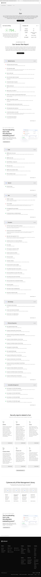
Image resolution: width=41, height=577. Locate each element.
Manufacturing (9, 5)
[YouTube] (39, 572)
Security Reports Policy (6, 535)
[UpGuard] (3, 2)
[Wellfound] (37, 572)
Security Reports (3, 5)
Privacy (39, 574)
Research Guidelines (30, 574)
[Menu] (39, 3)
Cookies (35, 574)
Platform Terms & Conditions (23, 574)
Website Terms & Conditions (14, 574)
